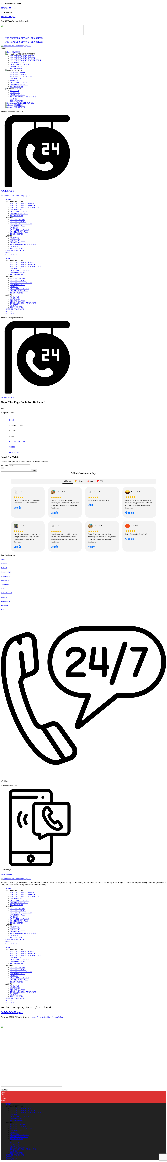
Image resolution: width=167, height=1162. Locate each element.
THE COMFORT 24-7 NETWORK (23, 244)
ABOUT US (14, 238)
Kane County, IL (5, 601)
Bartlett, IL (4, 567)
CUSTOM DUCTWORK (19, 212)
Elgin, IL (3, 559)
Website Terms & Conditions (41, 1017)
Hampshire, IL (5, 563)
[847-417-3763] (37, 393)
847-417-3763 (7, 397)
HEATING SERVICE (18, 222)
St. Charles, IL (5, 588)
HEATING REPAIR (17, 220)
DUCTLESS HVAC (17, 210)
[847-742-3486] (37, 187)
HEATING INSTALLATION (21, 224)
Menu (3, 48)
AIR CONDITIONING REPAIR (22, 203)
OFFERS (8, 252)
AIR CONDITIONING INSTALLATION (25, 207)
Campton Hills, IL (6, 584)
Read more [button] (55, 508)
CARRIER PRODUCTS (14, 250)
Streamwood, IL (5, 576)
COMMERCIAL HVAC (19, 214)
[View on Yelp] (16, 492)
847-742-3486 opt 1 (8, 17)
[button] (83, 1022)
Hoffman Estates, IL (6, 593)
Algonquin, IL (5, 605)
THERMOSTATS (16, 216)
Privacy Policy (57, 1017)
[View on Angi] (90, 492)
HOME (8, 199)
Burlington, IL (5, 609)
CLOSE (4, 1090)
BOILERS (14, 228)
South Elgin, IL (5, 580)
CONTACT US (11, 254)
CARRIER (14, 246)
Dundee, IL (4, 597)
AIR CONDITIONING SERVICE (22, 205)
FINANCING (15, 240)
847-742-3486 (7, 191)
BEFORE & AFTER (17, 242)
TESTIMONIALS (16, 248)
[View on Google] (127, 492)
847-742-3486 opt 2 (8, 8)
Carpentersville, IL (6, 572)
